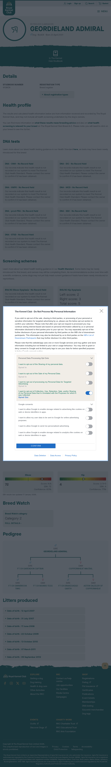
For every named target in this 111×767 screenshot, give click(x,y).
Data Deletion (40, 455)
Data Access (55, 455)
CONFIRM (36, 446)
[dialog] (55, 384)
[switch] (89, 364)
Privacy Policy (71, 455)
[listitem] (55, 358)
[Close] (102, 311)
